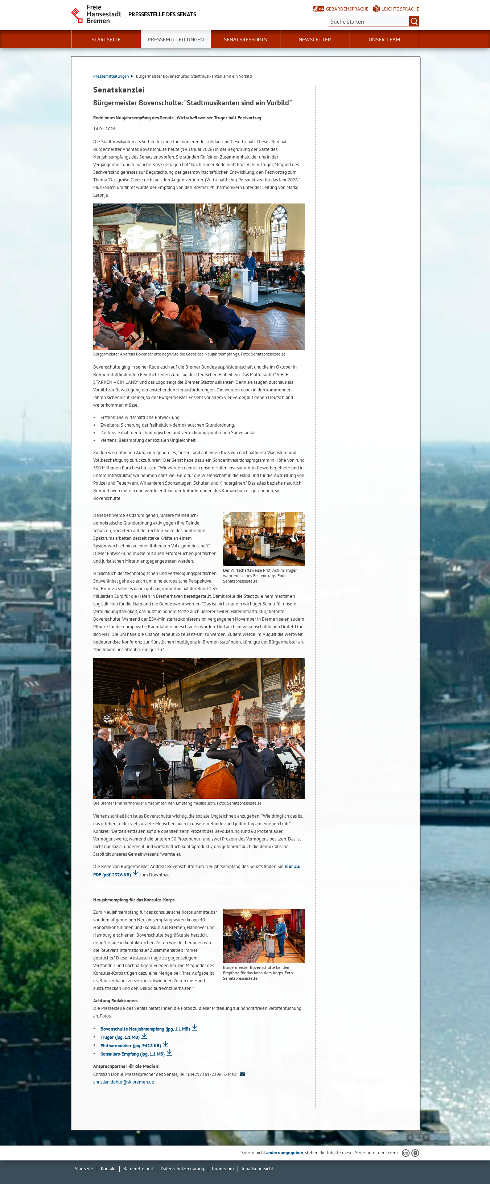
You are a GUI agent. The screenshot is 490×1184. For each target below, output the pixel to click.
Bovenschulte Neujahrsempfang (145, 1029)
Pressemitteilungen (111, 76)
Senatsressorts (245, 39)
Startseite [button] (106, 39)
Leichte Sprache (400, 9)
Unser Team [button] (384, 39)
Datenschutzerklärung (182, 1169)
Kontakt (108, 1169)
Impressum (223, 1169)
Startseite (84, 1169)
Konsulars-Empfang (132, 1054)
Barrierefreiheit (138, 1169)
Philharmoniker (130, 1046)
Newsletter (314, 39)
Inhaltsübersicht (257, 1169)
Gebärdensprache (347, 9)
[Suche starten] (414, 21)
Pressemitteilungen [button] (176, 39)
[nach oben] (467, 1161)
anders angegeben (284, 1153)
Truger (120, 1037)
